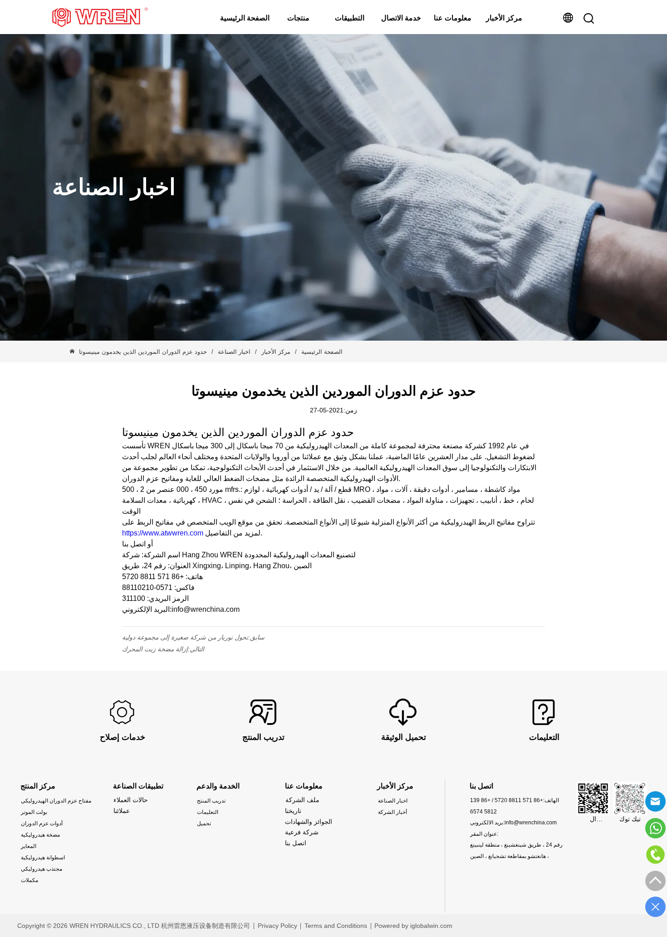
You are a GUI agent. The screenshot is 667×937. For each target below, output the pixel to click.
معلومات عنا (452, 18)
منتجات (298, 18)
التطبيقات (349, 18)
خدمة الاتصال (401, 18)
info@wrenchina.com (531, 822)
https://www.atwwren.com (162, 533)
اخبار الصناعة (234, 351)
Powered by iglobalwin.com (413, 925)
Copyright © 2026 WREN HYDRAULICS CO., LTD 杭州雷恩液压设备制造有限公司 (133, 925)
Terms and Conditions (335, 925)
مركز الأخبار (504, 18)
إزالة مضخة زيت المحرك (155, 649)
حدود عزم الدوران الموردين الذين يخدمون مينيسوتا (143, 351)
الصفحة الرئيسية (245, 18)
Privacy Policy (277, 925)
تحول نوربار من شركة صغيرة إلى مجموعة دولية (185, 637)
